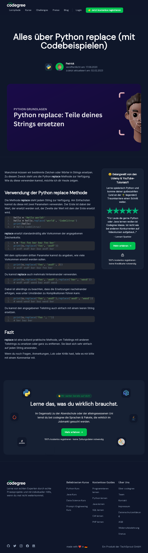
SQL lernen (98, 510)
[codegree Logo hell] (16, 483)
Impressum (124, 506)
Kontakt (123, 500)
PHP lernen (98, 521)
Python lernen (99, 498)
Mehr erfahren (120, 245)
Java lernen (98, 504)
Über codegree (126, 488)
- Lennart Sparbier (122, 236)
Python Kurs (72, 488)
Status (122, 533)
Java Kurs (71, 494)
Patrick (70, 63)
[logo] (16, 5)
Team (121, 494)
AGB (121, 521)
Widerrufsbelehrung (129, 527)
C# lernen (97, 515)
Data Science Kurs (76, 500)
